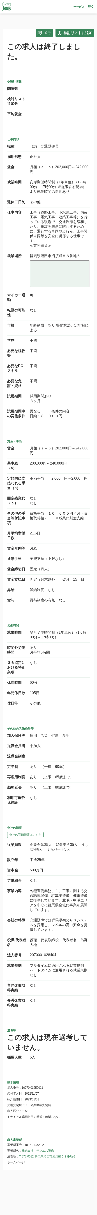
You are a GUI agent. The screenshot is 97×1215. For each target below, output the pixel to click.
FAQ (90, 6)
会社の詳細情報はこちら (25, 834)
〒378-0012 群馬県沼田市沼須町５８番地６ (47, 1156)
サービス (79, 6)
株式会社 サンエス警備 (38, 1150)
